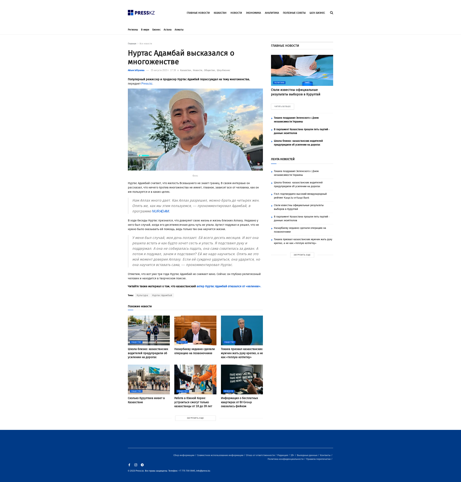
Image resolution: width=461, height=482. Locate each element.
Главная (132, 43)
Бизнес (156, 29)
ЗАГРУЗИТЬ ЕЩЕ (195, 418)
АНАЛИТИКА (272, 12)
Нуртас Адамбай (162, 295)
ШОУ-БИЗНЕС (317, 12)
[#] (141, 11)
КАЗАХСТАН (220, 12)
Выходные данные (307, 455)
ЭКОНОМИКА (253, 12)
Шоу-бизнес (223, 70)
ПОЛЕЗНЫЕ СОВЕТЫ (294, 12)
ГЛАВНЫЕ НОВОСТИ (198, 12)
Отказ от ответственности (260, 455)
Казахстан (186, 70)
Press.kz (146, 83)
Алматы (179, 29)
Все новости (146, 43)
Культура (142, 295)
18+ (292, 455)
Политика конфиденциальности (286, 459)
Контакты (325, 455)
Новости (198, 70)
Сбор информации (184, 455)
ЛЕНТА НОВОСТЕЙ (283, 159)
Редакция (282, 455)
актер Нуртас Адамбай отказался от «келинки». (229, 286)
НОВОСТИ (236, 12)
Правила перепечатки (318, 459)
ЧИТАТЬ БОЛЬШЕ (282, 106)
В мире (145, 29)
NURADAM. (161, 211)
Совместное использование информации (220, 455)
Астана (168, 29)
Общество (210, 70)
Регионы (133, 29)
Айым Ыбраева (136, 70)
